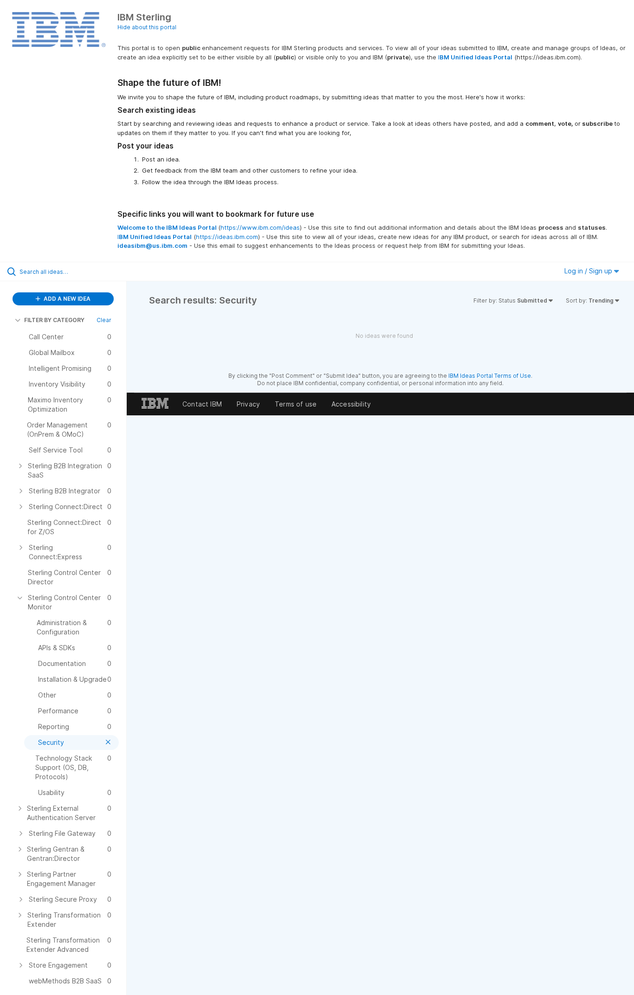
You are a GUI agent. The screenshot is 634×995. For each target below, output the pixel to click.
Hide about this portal (146, 27)
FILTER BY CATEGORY (54, 320)
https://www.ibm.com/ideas (260, 227)
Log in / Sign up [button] (589, 271)
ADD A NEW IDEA (66, 298)
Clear (104, 320)
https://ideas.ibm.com (227, 236)
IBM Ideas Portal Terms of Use (489, 375)
